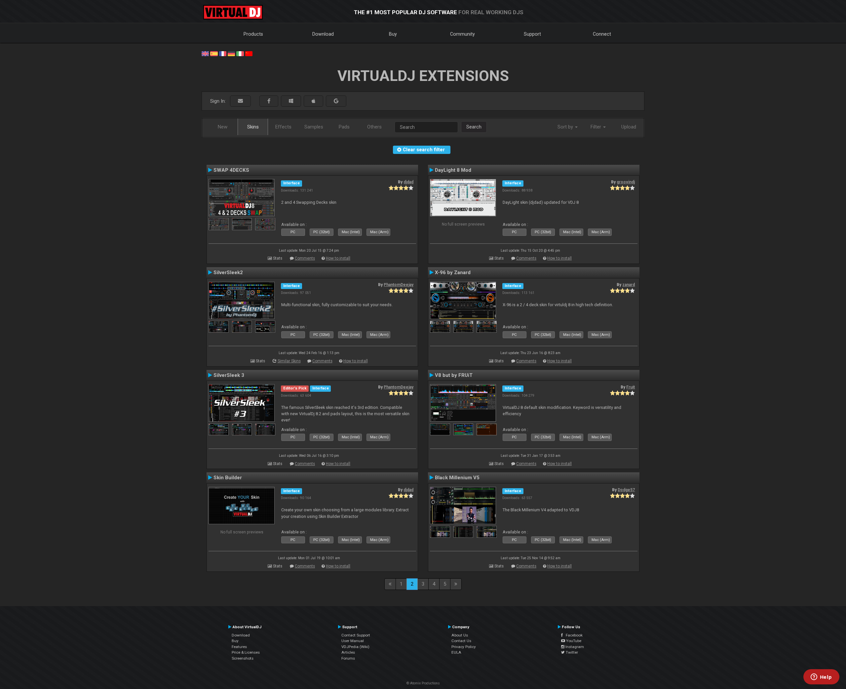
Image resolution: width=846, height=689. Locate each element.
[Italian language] (240, 53)
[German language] (231, 53)
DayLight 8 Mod (453, 170)
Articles (348, 652)
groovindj (626, 182)
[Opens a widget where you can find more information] (821, 677)
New (222, 127)
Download (323, 34)
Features (239, 646)
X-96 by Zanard (453, 272)
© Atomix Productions (423, 683)
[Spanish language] (213, 53)
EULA (456, 652)
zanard (628, 284)
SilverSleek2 (228, 272)
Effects (283, 127)
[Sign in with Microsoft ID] (291, 101)
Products (253, 34)
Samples (313, 127)
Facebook (573, 635)
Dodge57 (626, 490)
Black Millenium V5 (457, 478)
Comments (305, 258)
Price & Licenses (246, 652)
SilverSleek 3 (228, 375)
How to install (338, 258)
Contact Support (355, 635)
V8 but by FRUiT (454, 375)
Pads (344, 127)
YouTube (573, 640)
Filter (596, 127)
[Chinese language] (248, 53)
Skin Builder (227, 478)
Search (473, 127)
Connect (602, 34)
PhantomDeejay (398, 284)
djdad (408, 182)
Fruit (630, 387)
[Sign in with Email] (240, 101)
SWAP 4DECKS (231, 170)
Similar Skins (289, 361)
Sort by (566, 127)
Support (532, 34)
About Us (459, 635)
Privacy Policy (463, 646)
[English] (205, 53)
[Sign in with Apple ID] (313, 101)
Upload (628, 127)
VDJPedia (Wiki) (355, 646)
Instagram (574, 646)
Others (374, 127)
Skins (253, 127)
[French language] (222, 53)
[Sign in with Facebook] (268, 101)
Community (462, 34)
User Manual (352, 640)
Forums (348, 658)
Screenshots (242, 658)
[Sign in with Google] (336, 101)
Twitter (571, 652)
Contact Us (461, 640)
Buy (393, 34)
